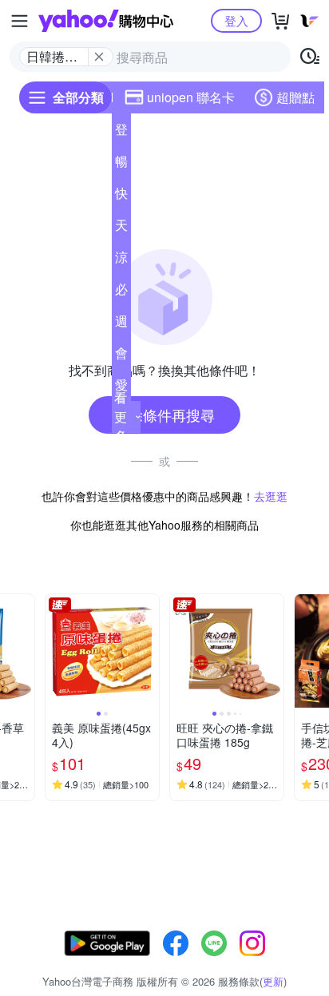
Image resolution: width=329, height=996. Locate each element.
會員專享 (121, 356)
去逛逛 (270, 496)
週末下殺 (121, 324)
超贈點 (295, 97)
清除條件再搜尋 (164, 414)
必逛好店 (121, 292)
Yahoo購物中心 (105, 21)
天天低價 (121, 228)
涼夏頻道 (121, 260)
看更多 (120, 416)
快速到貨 (121, 196)
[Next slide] (24, 651)
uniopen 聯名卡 (191, 97)
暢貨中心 (121, 164)
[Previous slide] (56, 651)
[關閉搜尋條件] (99, 57)
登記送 (121, 132)
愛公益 (121, 388)
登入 (236, 20)
